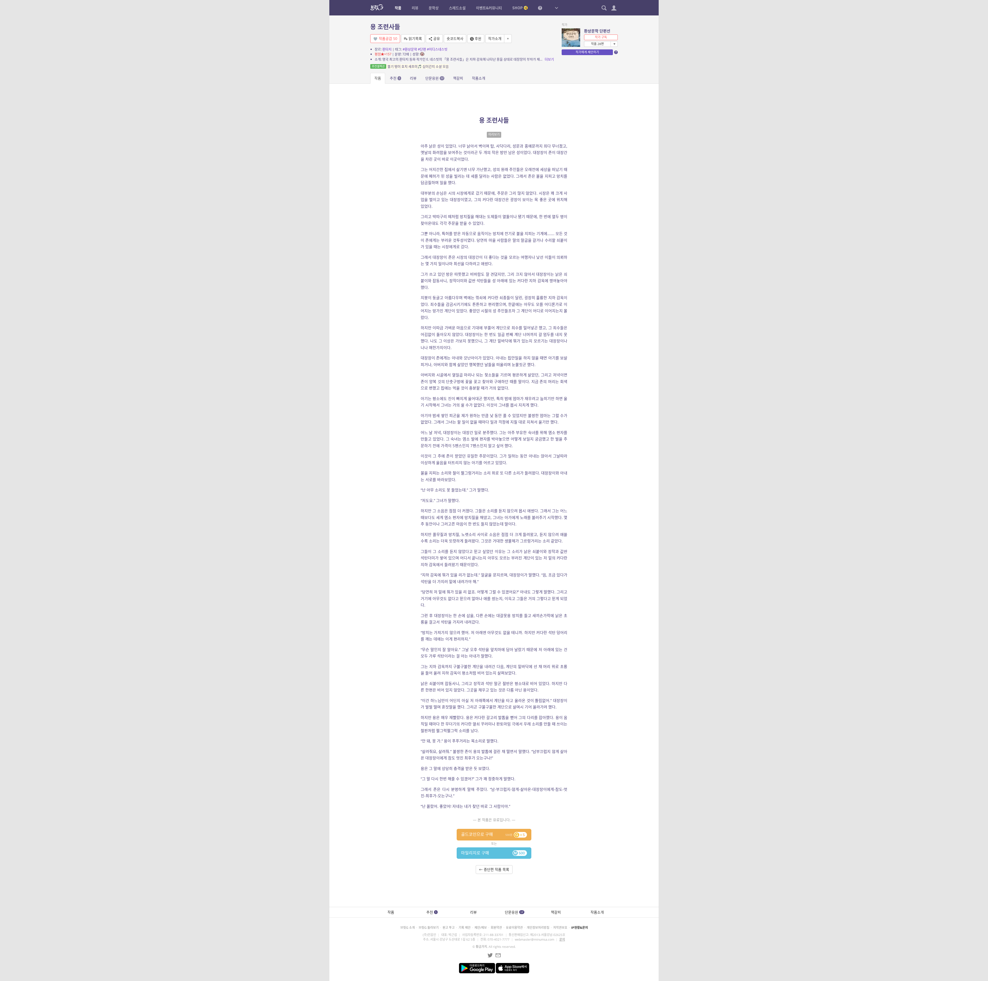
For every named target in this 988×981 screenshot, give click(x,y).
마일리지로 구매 (493, 853)
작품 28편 (597, 44)
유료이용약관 (514, 927)
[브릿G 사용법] (540, 7)
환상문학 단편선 (597, 30)
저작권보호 (560, 927)
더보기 (549, 59)
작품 (377, 78)
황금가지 (481, 946)
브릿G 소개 (407, 927)
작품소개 (478, 78)
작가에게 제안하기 (587, 52)
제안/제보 (480, 927)
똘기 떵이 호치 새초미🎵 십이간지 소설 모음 (410, 66)
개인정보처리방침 (538, 927)
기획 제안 (464, 927)
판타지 (387, 49)
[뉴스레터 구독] (498, 955)
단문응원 (434, 78)
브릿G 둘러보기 (429, 927)
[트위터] (490, 955)
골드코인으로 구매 (493, 834)
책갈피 (458, 78)
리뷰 (413, 78)
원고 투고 (449, 927)
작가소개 (494, 38)
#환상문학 (410, 49)
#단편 (422, 49)
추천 (395, 78)
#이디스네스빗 (437, 49)
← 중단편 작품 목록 (494, 869)
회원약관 (496, 927)
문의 (562, 939)
